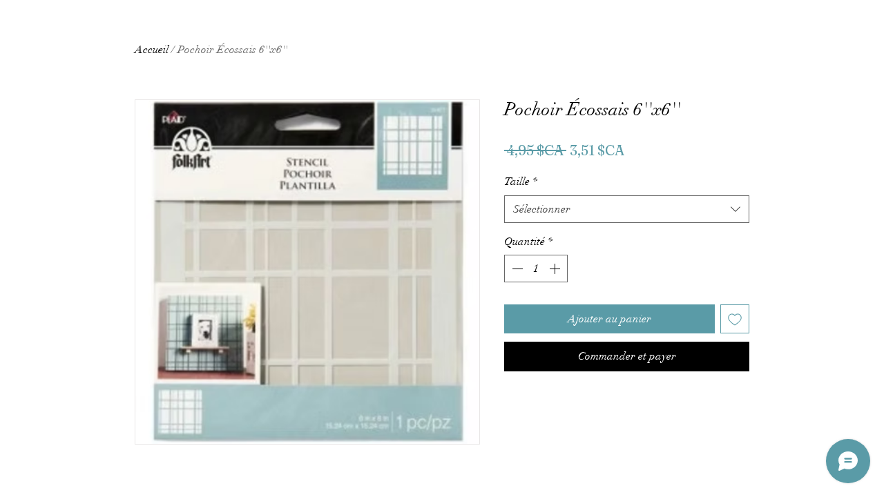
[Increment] (556, 268)
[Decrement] (516, 268)
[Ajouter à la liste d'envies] (734, 318)
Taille (520, 181)
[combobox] (626, 209)
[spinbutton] (536, 268)
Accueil (152, 50)
